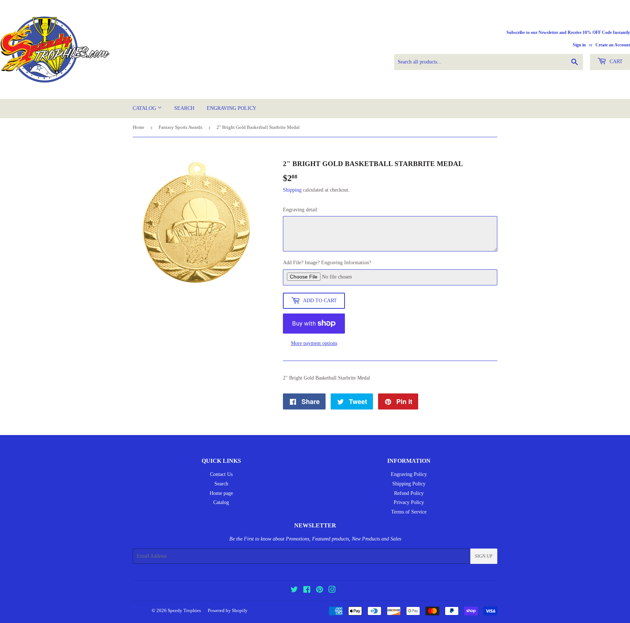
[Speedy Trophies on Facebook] (307, 590)
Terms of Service (409, 512)
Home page (221, 493)
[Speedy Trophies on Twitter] (294, 590)
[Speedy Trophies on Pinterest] (319, 590)
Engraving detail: (301, 209)
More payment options (314, 343)
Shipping (292, 190)
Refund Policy (409, 493)
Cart (615, 61)
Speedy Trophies (184, 610)
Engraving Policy (231, 108)
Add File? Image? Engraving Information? (327, 262)
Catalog (145, 108)
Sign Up (484, 556)
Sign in (579, 44)
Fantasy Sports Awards (180, 127)
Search (184, 108)
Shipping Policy (408, 484)
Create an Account (612, 44)
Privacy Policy (409, 502)
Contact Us (221, 474)
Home (138, 127)
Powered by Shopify (228, 610)
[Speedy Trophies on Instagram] (332, 590)
